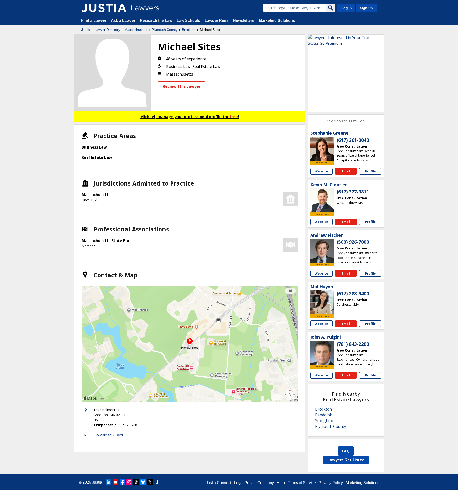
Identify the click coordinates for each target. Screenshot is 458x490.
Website (321, 171)
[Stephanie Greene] (322, 149)
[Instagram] (129, 482)
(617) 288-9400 (353, 294)
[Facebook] (122, 482)
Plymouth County (164, 30)
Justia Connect (218, 483)
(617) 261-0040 (353, 140)
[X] (150, 482)
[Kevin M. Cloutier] (322, 200)
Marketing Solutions (277, 20)
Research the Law (156, 20)
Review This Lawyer (182, 86)
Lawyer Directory (107, 30)
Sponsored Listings (346, 121)
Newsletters (243, 20)
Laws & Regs (217, 20)
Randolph (323, 415)
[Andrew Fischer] (322, 251)
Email (346, 171)
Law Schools (188, 20)
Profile (370, 171)
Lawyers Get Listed (346, 459)
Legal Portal (244, 483)
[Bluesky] (143, 482)
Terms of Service (302, 483)
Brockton (188, 30)
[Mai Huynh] (322, 302)
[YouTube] (115, 482)
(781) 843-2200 (353, 344)
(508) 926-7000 (353, 242)
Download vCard (108, 435)
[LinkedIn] (108, 482)
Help (281, 483)
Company (265, 483)
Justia (85, 30)
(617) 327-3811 (353, 192)
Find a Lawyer (93, 20)
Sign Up (366, 8)
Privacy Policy (331, 483)
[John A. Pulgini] (322, 353)
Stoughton (324, 420)
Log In (346, 8)
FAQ (346, 451)
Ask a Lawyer (123, 20)
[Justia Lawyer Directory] (103, 8)
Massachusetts (136, 30)
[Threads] (136, 482)
